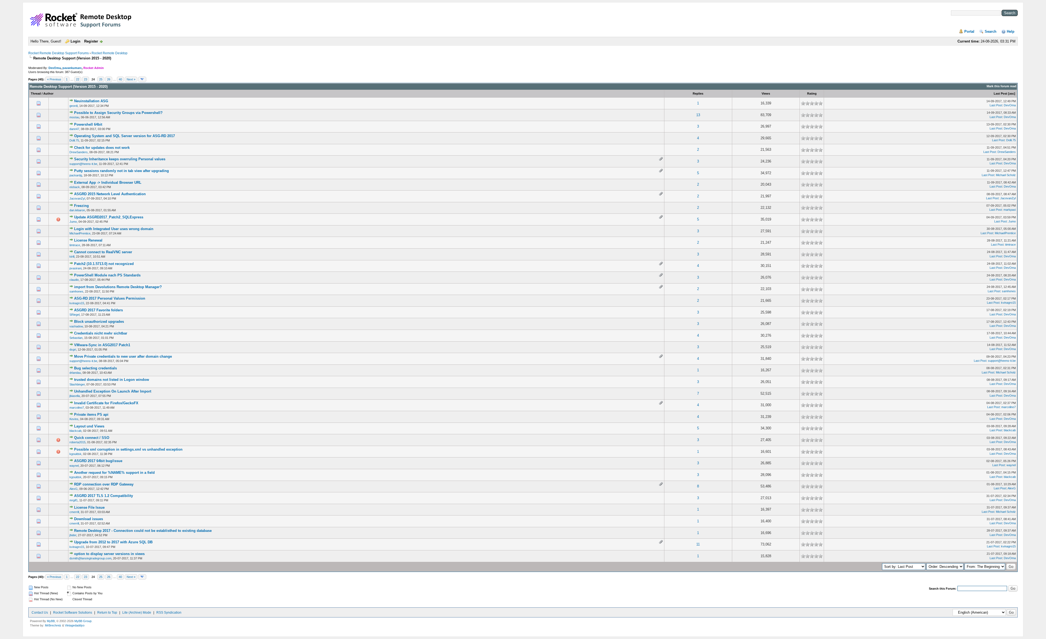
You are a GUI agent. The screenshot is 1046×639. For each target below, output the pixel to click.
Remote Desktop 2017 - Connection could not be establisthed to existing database (143, 531)
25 (100, 79)
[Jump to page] (142, 79)
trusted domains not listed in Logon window (111, 380)
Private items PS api (91, 414)
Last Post (1000, 93)
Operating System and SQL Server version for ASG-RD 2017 (124, 136)
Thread (36, 93)
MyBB (51, 621)
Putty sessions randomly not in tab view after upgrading (121, 171)
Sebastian (76, 337)
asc (1011, 93)
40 (120, 79)
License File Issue (89, 507)
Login (75, 41)
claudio (74, 279)
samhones (76, 291)
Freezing (81, 206)
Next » (131, 79)
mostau (74, 117)
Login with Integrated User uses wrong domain (113, 229)
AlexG (73, 488)
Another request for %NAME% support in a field (114, 473)
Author (48, 93)
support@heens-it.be (83, 163)
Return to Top (107, 612)
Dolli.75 (74, 140)
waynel (74, 465)
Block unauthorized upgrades (99, 321)
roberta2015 (77, 442)
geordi (73, 105)
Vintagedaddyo (74, 625)
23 (85, 79)
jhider (72, 535)
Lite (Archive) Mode (136, 612)
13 (698, 115)
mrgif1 (73, 500)
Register (91, 41)
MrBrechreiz (53, 625)
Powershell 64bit (88, 124)
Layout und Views (89, 426)
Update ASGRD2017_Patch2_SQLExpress (108, 217)
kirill (71, 256)
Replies (698, 93)
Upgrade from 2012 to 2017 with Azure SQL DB (113, 542)
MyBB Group (83, 621)
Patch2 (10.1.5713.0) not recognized (104, 264)
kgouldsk (75, 454)
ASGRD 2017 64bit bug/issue (98, 461)
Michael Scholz (1006, 175)
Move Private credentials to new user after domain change (123, 356)
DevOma (54, 68)
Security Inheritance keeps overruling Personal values (119, 159)
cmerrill (74, 512)
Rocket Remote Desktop (109, 53)
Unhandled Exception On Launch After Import (112, 391)
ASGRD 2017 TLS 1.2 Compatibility (103, 496)
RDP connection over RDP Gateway (103, 484)
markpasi (1010, 209)
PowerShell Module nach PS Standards (107, 275)
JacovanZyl (77, 198)
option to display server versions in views (109, 554)
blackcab (75, 430)
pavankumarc (72, 68)
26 (108, 79)
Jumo (73, 221)
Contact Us (40, 612)
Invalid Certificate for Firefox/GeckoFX (106, 403)
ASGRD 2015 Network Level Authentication (110, 194)
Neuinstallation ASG (91, 101)
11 (698, 544)
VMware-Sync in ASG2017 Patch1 (102, 345)
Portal (969, 31)
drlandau (75, 372)
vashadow (76, 326)
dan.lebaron (77, 210)
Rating (812, 93)
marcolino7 (76, 407)
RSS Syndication (168, 612)
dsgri (72, 349)
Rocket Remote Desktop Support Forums (58, 53)
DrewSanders (78, 152)
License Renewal (88, 240)
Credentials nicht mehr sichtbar (100, 333)
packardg (75, 175)
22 (77, 79)
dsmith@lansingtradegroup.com (90, 558)
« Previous (54, 79)
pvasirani (75, 268)
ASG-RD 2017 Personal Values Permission (109, 298)
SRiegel (74, 314)
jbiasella (74, 395)
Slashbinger (77, 384)
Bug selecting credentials (95, 368)
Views (766, 93)
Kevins (73, 419)
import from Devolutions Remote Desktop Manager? (118, 287)
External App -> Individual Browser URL (107, 182)
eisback (74, 187)
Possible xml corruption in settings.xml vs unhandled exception (128, 449)
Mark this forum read (1001, 86)
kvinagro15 (76, 303)
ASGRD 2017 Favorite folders (98, 310)
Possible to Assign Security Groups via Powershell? (118, 113)
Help (1010, 31)
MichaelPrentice (79, 233)
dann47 (74, 129)
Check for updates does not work (102, 148)
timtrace (74, 245)
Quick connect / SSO (91, 438)
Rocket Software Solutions (72, 612)
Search (990, 31)
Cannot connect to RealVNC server (103, 252)
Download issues (88, 519)
